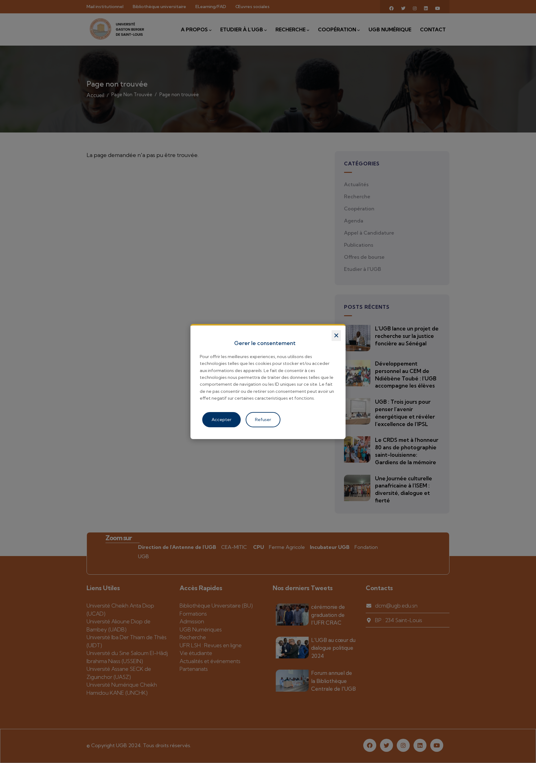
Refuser (263, 419)
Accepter (221, 419)
